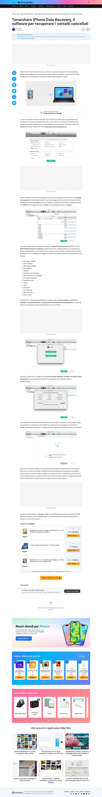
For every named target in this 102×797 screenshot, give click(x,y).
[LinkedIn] (86, 794)
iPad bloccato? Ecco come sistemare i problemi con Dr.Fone (51, 752)
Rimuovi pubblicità (51, 65)
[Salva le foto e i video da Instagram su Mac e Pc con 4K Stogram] (51, 768)
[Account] (88, 2)
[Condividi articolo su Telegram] (14, 91)
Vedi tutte (81, 656)
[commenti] (83, 29)
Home (13, 14)
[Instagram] (79, 794)
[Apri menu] (33, 2)
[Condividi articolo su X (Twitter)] (14, 79)
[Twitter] (73, 794)
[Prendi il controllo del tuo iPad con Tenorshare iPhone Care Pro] (77, 768)
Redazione (19, 28)
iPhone (14, 6)
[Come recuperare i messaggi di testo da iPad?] (25, 768)
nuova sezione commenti (27, 38)
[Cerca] (16, 2)
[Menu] (13, 2)
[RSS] (89, 794)
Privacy (82, 791)
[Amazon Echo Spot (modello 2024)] (45, 664)
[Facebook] (71, 794)
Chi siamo (66, 791)
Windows (41, 514)
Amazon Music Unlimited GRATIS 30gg (19, 672)
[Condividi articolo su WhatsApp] (14, 97)
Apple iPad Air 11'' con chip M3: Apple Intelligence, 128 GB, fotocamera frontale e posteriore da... (47, 560)
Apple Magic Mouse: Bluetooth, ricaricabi (84, 672)
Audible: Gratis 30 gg (32, 671)
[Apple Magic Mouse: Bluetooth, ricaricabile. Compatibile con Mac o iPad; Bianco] (84, 664)
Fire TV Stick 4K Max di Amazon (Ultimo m (58, 672)
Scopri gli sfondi (23, 638)
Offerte (70, 6)
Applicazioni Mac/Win (27, 14)
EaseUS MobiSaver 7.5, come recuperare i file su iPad (24, 752)
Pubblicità (87, 791)
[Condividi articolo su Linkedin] (14, 85)
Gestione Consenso (47, 793)
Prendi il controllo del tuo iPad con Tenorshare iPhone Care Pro (77, 779)
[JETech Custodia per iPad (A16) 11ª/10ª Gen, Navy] (24, 546)
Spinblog (33, 792)
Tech (64, 6)
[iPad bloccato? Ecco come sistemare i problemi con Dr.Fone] (51, 741)
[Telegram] (84, 794)
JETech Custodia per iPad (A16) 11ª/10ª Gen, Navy (44, 545)
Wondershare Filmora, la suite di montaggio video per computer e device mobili (77, 753)
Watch (41, 6)
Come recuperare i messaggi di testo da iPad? (25, 779)
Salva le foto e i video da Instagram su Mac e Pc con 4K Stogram (51, 780)
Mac (26, 6)
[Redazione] (13, 29)
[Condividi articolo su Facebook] (14, 73)
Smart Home (50, 6)
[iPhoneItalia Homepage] (25, 2)
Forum (59, 6)
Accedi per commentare (72, 591)
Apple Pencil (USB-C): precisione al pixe (71, 672)
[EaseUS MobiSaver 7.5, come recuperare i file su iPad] (25, 741)
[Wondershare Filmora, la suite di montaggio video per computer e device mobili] (77, 741)
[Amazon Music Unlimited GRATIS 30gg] (19, 664)
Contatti (72, 791)
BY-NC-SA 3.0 (38, 793)
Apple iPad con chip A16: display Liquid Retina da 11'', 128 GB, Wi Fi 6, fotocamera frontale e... (46, 531)
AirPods (33, 6)
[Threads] (81, 794)
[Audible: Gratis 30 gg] (32, 664)
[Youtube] (76, 794)
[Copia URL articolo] (14, 103)
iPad (20, 6)
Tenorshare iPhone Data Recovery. (56, 127)
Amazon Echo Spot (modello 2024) (45, 671)
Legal (77, 791)
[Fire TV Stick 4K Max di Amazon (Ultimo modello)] (58, 664)
